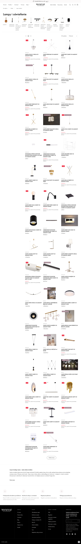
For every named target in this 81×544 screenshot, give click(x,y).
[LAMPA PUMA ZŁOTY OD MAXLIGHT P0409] (51, 70)
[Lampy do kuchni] (69, 20)
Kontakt (65, 4)
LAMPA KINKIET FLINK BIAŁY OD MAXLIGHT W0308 (68, 422)
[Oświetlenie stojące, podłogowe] (31, 20)
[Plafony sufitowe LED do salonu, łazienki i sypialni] (50, 20)
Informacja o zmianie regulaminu (52, 518)
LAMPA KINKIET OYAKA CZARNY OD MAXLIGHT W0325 (32, 397)
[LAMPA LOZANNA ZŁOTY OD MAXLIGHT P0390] (33, 244)
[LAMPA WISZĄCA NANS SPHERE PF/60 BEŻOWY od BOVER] (69, 316)
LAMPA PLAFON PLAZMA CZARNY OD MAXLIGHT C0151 (33, 230)
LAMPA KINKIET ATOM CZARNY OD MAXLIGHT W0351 (32, 205)
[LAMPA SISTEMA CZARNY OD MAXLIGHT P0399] (51, 365)
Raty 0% (33, 522)
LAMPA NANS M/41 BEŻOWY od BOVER (50, 350)
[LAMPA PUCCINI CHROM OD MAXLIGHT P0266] (69, 70)
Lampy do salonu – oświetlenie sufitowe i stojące (61, 27)
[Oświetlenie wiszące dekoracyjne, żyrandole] (44, 20)
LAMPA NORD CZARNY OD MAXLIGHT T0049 (51, 422)
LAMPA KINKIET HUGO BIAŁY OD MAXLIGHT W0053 (68, 230)
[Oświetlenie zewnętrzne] (12, 20)
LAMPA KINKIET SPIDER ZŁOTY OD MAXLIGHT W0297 (32, 104)
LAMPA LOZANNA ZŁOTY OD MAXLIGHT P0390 (31, 254)
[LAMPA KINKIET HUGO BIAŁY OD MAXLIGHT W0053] (69, 220)
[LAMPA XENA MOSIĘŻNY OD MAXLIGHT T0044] (69, 171)
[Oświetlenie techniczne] (37, 20)
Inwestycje (34, 527)
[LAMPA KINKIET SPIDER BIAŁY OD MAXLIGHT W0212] (51, 437)
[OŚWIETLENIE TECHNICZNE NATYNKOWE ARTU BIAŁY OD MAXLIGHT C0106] (33, 437)
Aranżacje (19, 517)
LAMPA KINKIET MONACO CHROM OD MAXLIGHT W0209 (32, 422)
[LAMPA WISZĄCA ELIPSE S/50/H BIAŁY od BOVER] (69, 365)
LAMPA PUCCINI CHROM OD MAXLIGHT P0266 (67, 80)
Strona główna (5, 8)
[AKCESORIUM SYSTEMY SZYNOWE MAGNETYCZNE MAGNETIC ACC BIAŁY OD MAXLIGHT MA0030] (33, 144)
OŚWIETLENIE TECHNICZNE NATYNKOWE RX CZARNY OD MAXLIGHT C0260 (49, 155)
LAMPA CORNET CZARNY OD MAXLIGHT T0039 (31, 181)
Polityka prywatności (52, 521)
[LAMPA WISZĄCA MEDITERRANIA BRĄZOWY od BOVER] (51, 293)
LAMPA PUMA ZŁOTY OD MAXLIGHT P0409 (50, 80)
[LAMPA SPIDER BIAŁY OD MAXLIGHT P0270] (51, 45)
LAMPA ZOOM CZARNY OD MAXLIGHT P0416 (69, 129)
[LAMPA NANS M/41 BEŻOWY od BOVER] (51, 340)
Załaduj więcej (51, 457)
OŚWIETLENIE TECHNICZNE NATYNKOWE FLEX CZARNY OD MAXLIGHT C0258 (50, 231)
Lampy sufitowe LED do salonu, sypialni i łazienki (18, 27)
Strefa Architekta (53, 4)
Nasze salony (60, 4)
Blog (18, 520)
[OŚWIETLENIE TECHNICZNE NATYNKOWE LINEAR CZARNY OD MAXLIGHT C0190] (51, 267)
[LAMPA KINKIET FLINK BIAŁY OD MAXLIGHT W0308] (69, 412)
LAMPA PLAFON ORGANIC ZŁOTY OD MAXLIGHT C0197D (69, 397)
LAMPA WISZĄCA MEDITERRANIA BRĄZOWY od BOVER (50, 303)
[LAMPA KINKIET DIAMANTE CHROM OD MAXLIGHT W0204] (51, 119)
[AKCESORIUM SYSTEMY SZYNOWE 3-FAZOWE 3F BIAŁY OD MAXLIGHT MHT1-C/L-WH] (33, 267)
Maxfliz (6, 541)
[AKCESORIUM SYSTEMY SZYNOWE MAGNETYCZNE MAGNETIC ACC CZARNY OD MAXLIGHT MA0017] (69, 195)
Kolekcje (12, 8)
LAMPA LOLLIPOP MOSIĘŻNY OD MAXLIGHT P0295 (50, 326)
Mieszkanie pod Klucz (36, 517)
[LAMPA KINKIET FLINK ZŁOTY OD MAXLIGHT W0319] (69, 340)
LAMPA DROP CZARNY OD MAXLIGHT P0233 (69, 55)
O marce (5, 504)
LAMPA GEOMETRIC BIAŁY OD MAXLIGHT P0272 (67, 154)
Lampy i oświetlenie (19, 8)
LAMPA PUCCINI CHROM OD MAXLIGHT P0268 (67, 104)
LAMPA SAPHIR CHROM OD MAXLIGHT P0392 (33, 303)
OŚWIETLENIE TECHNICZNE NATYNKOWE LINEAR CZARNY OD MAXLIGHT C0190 (50, 278)
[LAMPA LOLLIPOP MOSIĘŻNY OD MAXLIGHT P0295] (51, 316)
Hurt (33, 530)
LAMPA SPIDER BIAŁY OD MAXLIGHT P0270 (50, 55)
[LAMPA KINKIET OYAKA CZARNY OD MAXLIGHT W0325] (33, 387)
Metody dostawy (51, 526)
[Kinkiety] (6, 20)
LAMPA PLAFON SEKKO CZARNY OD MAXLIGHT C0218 (69, 303)
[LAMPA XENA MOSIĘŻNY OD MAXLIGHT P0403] (33, 119)
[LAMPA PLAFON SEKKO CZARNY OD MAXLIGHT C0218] (69, 293)
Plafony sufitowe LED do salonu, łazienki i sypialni (49, 27)
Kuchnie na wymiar (35, 515)
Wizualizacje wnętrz (36, 512)
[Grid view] (26, 36)
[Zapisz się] (77, 520)
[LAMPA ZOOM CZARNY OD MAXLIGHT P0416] (69, 119)
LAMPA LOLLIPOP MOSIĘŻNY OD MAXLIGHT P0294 (68, 277)
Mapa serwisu (20, 525)
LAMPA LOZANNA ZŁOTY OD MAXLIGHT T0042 (49, 254)
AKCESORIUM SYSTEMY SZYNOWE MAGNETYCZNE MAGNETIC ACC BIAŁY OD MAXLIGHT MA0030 (33, 155)
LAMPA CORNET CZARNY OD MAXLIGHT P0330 (31, 375)
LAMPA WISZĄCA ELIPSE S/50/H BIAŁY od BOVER (69, 375)
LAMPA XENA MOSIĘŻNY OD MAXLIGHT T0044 (67, 181)
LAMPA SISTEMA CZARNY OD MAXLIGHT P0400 (31, 350)
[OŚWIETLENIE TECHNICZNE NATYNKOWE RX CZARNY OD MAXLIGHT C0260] (51, 144)
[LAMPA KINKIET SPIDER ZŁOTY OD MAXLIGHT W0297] (33, 95)
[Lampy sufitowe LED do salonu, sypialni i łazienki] (19, 20)
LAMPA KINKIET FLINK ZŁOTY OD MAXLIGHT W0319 (68, 350)
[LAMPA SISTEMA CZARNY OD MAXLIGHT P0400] (33, 340)
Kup (46, 1)
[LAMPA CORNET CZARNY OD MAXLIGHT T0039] (33, 171)
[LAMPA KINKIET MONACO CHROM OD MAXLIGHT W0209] (33, 412)
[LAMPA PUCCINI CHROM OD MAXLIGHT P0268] (69, 95)
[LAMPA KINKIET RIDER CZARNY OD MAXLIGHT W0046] (51, 195)
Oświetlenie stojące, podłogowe (30, 26)
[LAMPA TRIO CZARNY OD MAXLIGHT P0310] (51, 387)
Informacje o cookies (52, 524)
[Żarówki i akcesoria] (56, 20)
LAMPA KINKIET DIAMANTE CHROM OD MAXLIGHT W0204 (50, 129)
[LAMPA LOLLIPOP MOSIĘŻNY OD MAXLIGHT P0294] (69, 267)
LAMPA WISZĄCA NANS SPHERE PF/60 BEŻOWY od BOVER (69, 326)
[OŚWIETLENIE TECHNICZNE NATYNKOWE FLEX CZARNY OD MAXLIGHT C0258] (51, 220)
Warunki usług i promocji (26, 502)
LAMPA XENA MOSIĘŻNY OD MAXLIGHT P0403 (31, 129)
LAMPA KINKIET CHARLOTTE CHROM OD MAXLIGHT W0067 (69, 254)
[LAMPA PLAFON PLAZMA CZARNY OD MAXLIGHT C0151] (33, 220)
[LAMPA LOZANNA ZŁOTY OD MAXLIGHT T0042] (51, 244)
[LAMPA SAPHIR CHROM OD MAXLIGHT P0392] (33, 293)
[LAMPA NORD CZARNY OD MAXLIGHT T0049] (51, 412)
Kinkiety (4, 24)
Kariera (18, 522)
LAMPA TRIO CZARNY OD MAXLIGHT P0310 (51, 397)
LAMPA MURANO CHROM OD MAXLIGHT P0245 (31, 80)
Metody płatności (63, 502)
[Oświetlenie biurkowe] (25, 20)
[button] (70, 5)
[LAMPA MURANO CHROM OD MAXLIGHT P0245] (33, 70)
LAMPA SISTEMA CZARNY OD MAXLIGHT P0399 (49, 375)
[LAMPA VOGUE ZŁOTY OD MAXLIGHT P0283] (51, 171)
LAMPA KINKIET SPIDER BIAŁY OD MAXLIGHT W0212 (50, 447)
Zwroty (49, 529)
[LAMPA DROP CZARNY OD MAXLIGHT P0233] (69, 45)
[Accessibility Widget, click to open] (79, 542)
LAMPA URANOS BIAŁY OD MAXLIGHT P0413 (51, 104)
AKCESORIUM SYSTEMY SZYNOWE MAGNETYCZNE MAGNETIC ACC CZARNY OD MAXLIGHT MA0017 (68, 206)
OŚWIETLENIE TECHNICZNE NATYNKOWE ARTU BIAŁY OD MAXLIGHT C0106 (31, 448)
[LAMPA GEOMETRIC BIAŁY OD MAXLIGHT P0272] (69, 144)
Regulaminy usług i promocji (37, 532)
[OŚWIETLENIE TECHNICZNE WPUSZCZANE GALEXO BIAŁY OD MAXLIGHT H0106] (33, 316)
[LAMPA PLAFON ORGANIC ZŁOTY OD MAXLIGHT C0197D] (69, 387)
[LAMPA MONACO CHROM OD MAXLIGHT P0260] (33, 45)
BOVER (44, 301)
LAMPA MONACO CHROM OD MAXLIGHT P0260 (31, 55)
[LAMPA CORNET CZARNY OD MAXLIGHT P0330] (33, 365)
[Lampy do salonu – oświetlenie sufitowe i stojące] (62, 20)
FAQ (49, 512)
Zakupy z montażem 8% (36, 520)
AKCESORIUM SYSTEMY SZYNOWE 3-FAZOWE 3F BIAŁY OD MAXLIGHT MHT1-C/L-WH (33, 278)
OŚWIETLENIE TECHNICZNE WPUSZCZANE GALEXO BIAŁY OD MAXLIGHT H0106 (32, 327)
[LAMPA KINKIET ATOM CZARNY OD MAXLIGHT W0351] (33, 195)
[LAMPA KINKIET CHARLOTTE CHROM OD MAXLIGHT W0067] (69, 244)
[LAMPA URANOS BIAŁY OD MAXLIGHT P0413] (51, 95)
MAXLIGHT (27, 52)
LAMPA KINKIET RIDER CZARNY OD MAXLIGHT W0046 (50, 205)
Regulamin (50, 515)
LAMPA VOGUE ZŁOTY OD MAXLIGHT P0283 (51, 181)
